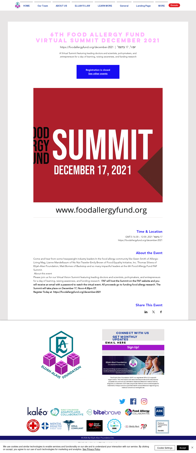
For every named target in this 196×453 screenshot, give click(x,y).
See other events (97, 73)
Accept (182, 447)
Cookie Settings (164, 447)
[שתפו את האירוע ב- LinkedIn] (146, 312)
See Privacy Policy (91, 449)
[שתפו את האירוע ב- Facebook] (161, 312)
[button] (105, 4)
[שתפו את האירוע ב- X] (153, 312)
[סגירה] (192, 448)
